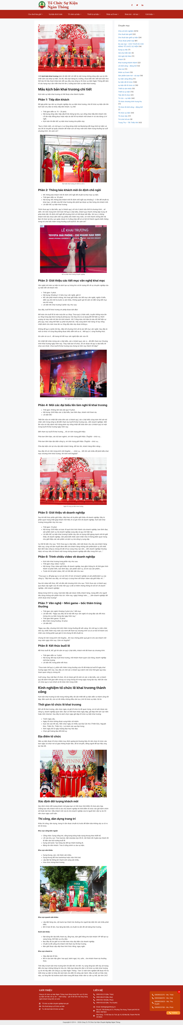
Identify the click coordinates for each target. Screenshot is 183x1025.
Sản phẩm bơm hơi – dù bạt (128, 76)
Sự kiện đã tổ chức (55, 14)
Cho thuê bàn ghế (34, 14)
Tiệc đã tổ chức (124, 95)
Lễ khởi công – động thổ (127, 66)
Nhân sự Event (111, 14)
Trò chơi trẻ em (124, 119)
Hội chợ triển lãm (124, 53)
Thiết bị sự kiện (93, 14)
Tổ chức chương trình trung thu (130, 101)
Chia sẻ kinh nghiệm (126, 31)
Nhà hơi (121, 69)
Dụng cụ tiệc (123, 50)
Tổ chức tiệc (123, 116)
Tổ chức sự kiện (74, 14)
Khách (120, 59)
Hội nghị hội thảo (124, 56)
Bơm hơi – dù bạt (131, 14)
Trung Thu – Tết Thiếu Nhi (128, 122)
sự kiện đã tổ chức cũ (126, 85)
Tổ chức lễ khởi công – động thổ (130, 107)
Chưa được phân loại (126, 41)
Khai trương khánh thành (127, 63)
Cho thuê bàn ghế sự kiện (128, 37)
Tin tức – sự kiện (124, 98)
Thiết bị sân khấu (124, 88)
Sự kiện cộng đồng (125, 79)
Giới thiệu (149, 14)
